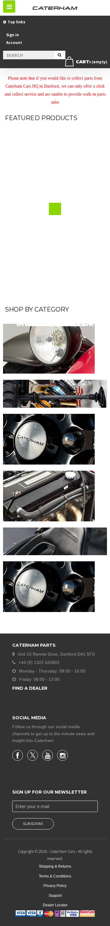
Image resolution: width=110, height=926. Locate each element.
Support (55, 895)
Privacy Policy (55, 886)
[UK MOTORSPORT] (49, 586)
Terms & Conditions (55, 876)
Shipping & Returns (55, 866)
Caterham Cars (63, 851)
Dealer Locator (55, 905)
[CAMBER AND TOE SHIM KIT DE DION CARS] (55, 173)
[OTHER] (49, 439)
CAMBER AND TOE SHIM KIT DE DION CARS (56, 228)
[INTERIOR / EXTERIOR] (55, 541)
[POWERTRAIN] (49, 496)
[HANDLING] (55, 393)
